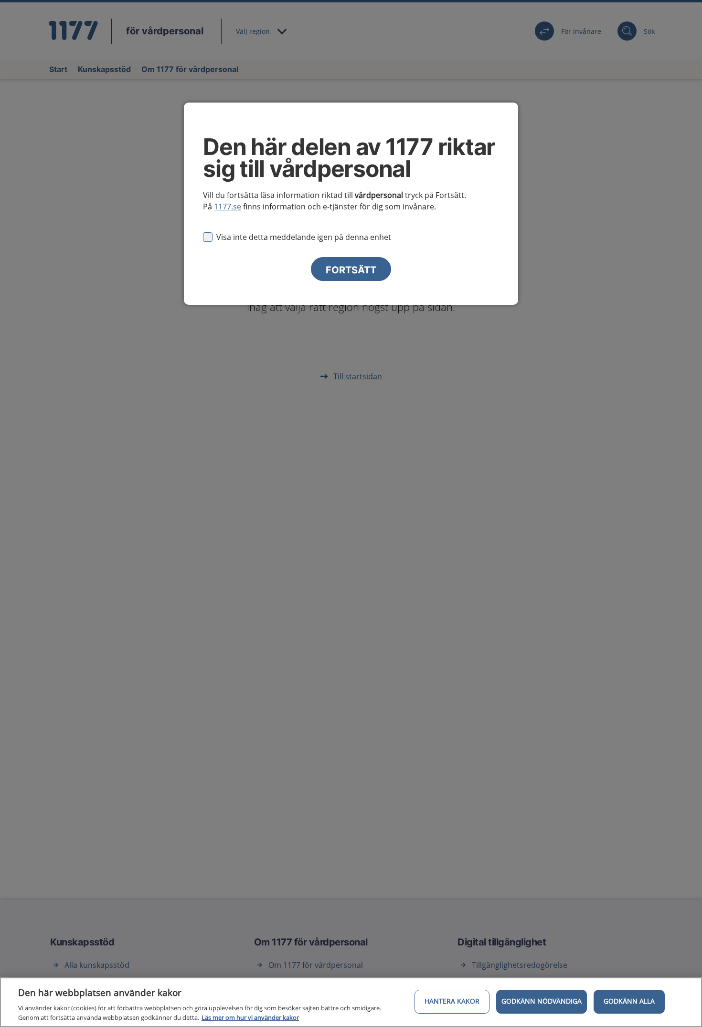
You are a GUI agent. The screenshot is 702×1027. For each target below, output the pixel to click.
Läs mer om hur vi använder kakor (250, 1017)
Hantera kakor (452, 1001)
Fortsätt (351, 270)
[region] (351, 1002)
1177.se (227, 206)
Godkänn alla (629, 1001)
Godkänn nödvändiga (541, 1001)
